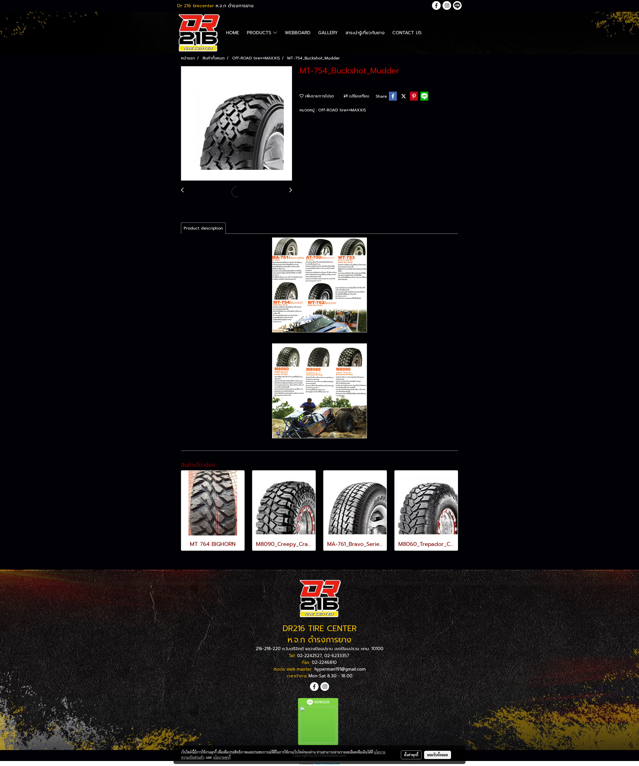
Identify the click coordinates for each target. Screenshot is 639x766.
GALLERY (328, 32)
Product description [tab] (203, 228)
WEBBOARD (298, 32)
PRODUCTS (260, 32)
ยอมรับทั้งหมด (437, 755)
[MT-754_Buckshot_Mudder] (236, 123)
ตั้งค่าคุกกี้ (411, 755)
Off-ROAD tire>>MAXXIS (342, 110)
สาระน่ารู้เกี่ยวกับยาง (365, 32)
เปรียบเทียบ (358, 96)
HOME (232, 32)
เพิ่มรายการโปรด (319, 96)
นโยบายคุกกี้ (222, 757)
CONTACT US (407, 32)
